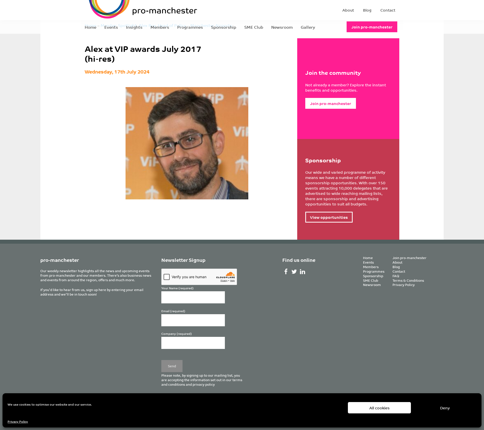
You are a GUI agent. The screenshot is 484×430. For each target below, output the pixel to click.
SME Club (253, 26)
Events (111, 26)
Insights (134, 26)
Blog (367, 10)
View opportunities (329, 217)
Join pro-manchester (371, 26)
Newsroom (282, 26)
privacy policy (204, 384)
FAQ (395, 276)
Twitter (294, 272)
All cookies (379, 407)
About (348, 10)
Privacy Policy (18, 421)
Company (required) (176, 334)
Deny (445, 407)
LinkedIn (302, 272)
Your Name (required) (177, 288)
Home (90, 26)
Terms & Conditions (408, 280)
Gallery (308, 26)
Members (159, 26)
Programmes (190, 26)
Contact (387, 10)
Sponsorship (223, 26)
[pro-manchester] (127, 10)
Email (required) (173, 311)
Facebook (286, 272)
